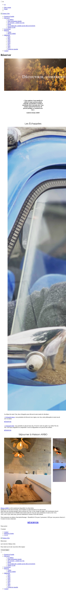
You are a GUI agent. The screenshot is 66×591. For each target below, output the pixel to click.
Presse (9, 24)
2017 (9, 44)
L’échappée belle (9, 426)
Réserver (6, 30)
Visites (9, 32)
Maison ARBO (12, 33)
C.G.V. (6, 535)
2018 (9, 43)
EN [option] (5, 4)
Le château (10, 19)
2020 (9, 40)
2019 (9, 41)
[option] (34, 4)
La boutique (7, 29)
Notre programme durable (15, 21)
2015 (9, 47)
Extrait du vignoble (13, 49)
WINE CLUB (11, 27)
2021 (9, 38)
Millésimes (7, 35)
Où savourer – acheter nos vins (16, 22)
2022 (9, 36)
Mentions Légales (9, 533)
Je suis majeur (5, 550)
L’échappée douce (10, 417)
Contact (6, 50)
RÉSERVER (7, 421)
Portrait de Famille (9, 16)
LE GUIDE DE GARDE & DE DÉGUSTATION (21, 26)
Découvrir (7, 18)
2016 (9, 46)
